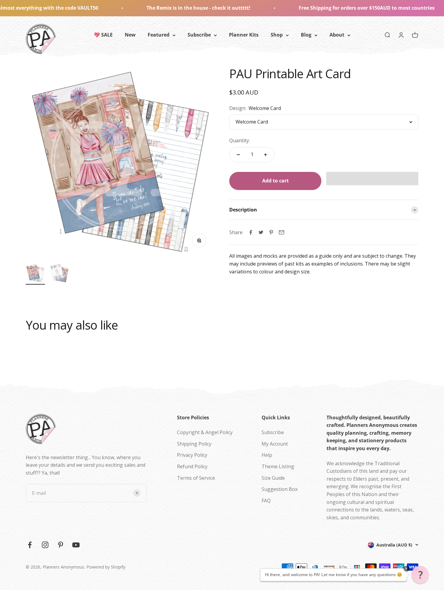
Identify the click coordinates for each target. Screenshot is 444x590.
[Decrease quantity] (238, 154)
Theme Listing (278, 466)
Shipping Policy (194, 443)
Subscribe (199, 34)
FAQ (266, 500)
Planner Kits (244, 34)
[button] (372, 178)
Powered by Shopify (105, 567)
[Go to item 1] (35, 274)
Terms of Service (196, 478)
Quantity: (239, 140)
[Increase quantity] (265, 154)
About (337, 34)
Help (267, 455)
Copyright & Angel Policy (205, 432)
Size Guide (273, 478)
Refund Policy (192, 466)
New (130, 34)
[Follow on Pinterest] (60, 545)
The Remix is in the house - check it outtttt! (176, 8)
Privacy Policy (192, 455)
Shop (277, 34)
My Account (275, 443)
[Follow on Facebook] (30, 545)
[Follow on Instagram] (45, 545)
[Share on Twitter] (261, 232)
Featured (158, 34)
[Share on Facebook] (251, 232)
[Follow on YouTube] (76, 545)
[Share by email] (281, 232)
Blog (306, 34)
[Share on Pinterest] (271, 232)
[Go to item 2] (59, 274)
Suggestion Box (280, 489)
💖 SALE (103, 34)
